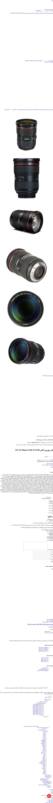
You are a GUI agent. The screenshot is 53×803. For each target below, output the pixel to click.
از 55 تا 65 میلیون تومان (38, 710)
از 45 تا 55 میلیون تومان (38, 709)
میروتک (43, 744)
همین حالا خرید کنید (40, 461)
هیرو (44, 770)
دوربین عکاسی (42, 701)
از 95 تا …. (40, 715)
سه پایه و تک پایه (41, 729)
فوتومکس (43, 740)
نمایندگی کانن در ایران (43, 784)
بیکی (44, 748)
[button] (49, 632)
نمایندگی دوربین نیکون (43, 650)
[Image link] (46, 638)
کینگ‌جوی (43, 764)
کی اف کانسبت (42, 762)
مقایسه (48, 787)
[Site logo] (47, 8)
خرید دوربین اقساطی (43, 669)
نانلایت (43, 768)
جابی (44, 736)
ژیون (44, 755)
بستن (52, 790)
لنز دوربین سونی (44, 658)
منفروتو (43, 767)
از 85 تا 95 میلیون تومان (38, 713)
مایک (44, 766)
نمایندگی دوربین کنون (43, 648)
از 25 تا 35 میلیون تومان (38, 706)
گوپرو (44, 765)
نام (52, 556)
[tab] (25, 497)
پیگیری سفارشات (44, 778)
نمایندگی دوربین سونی (43, 647)
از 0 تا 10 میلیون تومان (38, 704)
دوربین (49, 13)
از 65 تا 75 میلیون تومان (38, 711)
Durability (51, 534)
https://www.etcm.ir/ (44, 687)
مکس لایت (43, 743)
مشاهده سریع (50, 620)
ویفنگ (44, 773)
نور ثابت (43, 728)
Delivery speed (50, 537)
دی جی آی (43, 753)
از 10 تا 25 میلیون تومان (38, 705)
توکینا (44, 750)
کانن (44, 732)
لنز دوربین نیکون (44, 660)
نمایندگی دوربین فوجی (43, 649)
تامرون (43, 749)
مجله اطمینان (45, 667)
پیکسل (43, 737)
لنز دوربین (31, 13)
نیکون (44, 734)
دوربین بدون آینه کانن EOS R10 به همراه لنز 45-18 (40, 624)
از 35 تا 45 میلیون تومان (38, 707)
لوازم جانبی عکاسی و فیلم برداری (40, 13)
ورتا (44, 771)
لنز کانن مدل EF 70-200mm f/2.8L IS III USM (40, 60)
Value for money (49, 530)
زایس (44, 754)
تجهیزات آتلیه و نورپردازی (42, 727)
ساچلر (44, 756)
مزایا (52, 551)
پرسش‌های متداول (44, 779)
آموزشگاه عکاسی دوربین (42, 670)
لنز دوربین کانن (44, 657)
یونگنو (44, 746)
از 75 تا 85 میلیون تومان (38, 712)
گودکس (43, 742)
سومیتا (43, 757)
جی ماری (43, 751)
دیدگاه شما (50, 549)
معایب (51, 554)
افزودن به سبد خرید (48, 461)
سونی (44, 733)
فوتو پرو (43, 760)
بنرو (44, 738)
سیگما (44, 759)
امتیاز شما (50, 529)
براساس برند (45, 731)
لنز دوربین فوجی (44, 661)
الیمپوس (43, 739)
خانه (52, 13)
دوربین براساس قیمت (40, 703)
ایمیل (51, 559)
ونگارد (44, 772)
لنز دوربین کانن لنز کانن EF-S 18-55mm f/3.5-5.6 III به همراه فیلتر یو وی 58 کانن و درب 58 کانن (32, 109)
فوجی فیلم (43, 761)
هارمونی (43, 745)
